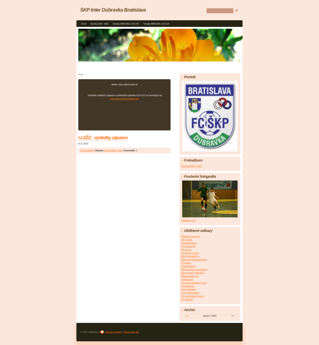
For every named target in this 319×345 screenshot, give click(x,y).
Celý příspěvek (87, 150)
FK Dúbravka (187, 286)
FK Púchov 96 (188, 246)
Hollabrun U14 (188, 220)
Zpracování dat (131, 332)
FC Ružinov (187, 299)
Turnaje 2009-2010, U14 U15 (156, 24)
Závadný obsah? (113, 332)
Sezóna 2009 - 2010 (191, 166)
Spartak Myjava (189, 243)
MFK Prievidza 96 (190, 256)
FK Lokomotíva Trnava (192, 296)
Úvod (83, 24)
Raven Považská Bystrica (194, 259)
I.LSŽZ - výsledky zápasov (103, 137)
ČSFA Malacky (188, 266)
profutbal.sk (187, 279)
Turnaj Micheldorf (190, 293)
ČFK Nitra (186, 263)
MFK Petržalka (188, 289)
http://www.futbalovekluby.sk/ (124, 99)
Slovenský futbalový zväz (193, 283)
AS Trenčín (186, 240)
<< (187, 316)
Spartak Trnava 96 (190, 236)
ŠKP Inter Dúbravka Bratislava (113, 10)
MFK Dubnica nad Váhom (194, 269)
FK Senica (186, 249)
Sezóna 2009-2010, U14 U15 (126, 24)
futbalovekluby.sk (189, 276)
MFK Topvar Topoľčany (192, 273)
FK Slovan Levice (190, 253)
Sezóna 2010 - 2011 (99, 24)
